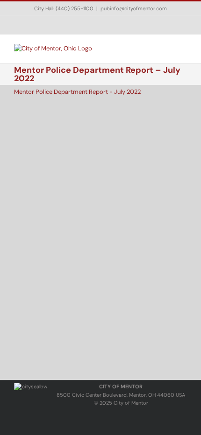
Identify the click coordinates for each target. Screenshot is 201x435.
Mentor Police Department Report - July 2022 (77, 92)
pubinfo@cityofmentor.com (133, 8)
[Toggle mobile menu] (183, 49)
